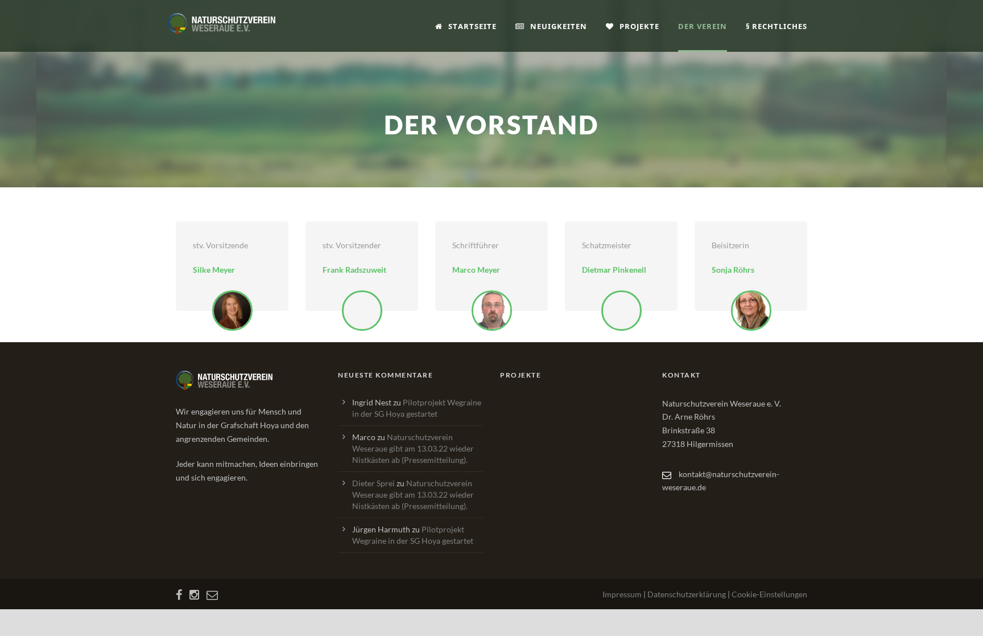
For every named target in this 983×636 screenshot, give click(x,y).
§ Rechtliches (776, 26)
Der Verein (702, 26)
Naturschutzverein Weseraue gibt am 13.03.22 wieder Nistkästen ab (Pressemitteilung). (413, 448)
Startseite (472, 26)
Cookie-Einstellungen (769, 594)
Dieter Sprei (373, 483)
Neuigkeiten (558, 26)
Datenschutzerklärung (686, 594)
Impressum (622, 594)
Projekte (639, 26)
